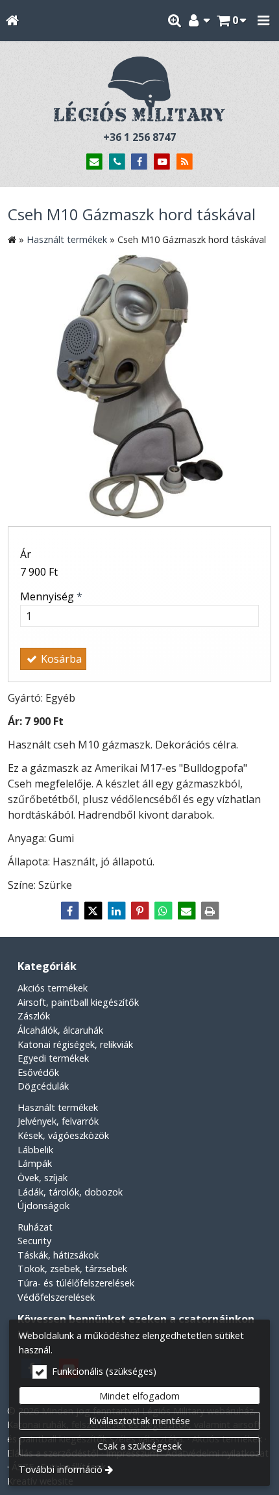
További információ (61, 1469)
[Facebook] (139, 162)
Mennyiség (51, 596)
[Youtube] (161, 162)
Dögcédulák (43, 1086)
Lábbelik (35, 1150)
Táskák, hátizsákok (58, 1255)
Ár (25, 554)
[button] (263, 20)
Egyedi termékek (53, 1058)
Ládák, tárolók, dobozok (70, 1192)
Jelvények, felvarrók (58, 1121)
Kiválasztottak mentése (139, 1420)
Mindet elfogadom (139, 1396)
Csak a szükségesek (139, 1446)
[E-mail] (94, 162)
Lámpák (35, 1163)
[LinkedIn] (116, 911)
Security (34, 1240)
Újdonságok (43, 1205)
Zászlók (34, 1016)
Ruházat (35, 1227)
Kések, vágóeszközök (63, 1135)
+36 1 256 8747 (139, 137)
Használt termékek (58, 1107)
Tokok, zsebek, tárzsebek (72, 1268)
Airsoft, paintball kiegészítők (78, 1002)
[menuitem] (12, 20)
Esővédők (38, 1072)
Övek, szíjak (42, 1177)
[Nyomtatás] (209, 911)
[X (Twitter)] (92, 911)
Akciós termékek (53, 988)
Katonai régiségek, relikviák (75, 1044)
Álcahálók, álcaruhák (60, 1030)
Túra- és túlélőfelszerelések (76, 1283)
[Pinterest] (139, 911)
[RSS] (184, 162)
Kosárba (60, 659)
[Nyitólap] (12, 20)
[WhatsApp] (162, 911)
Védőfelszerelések (56, 1297)
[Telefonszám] (117, 162)
